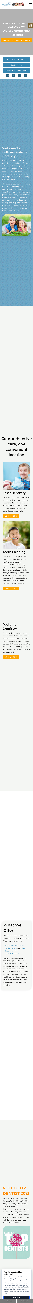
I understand (17, 1297)
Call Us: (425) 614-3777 (16, 59)
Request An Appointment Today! (16, 40)
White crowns (11, 948)
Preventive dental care (14, 945)
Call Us (9, 1301)
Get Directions (16, 65)
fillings (23, 948)
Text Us (26, 1301)
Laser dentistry (11, 951)
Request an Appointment (16, 70)
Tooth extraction (12, 954)
